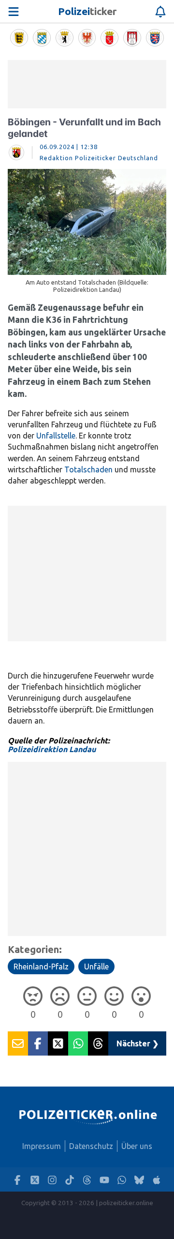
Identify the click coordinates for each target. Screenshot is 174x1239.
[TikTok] (69, 1180)
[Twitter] (35, 1180)
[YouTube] (104, 1180)
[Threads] (87, 1180)
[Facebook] (17, 1180)
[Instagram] (52, 1180)
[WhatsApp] (122, 1180)
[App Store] (156, 1180)
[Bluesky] (139, 1180)
